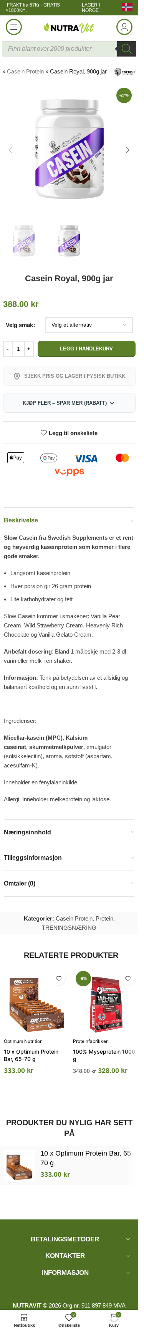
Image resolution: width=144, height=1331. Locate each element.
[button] (10, 150)
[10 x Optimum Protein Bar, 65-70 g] (36, 1001)
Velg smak (19, 325)
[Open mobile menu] (14, 27)
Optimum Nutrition (23, 1041)
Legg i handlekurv (86, 349)
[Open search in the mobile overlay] (69, 49)
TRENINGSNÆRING (69, 927)
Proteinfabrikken (91, 1041)
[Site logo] (69, 26)
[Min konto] (124, 27)
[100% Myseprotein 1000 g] (105, 1001)
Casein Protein (25, 71)
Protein (104, 918)
